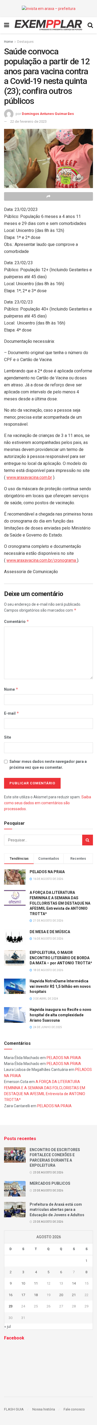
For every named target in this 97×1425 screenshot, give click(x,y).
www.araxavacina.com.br (29, 477)
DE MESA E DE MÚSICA (50, 932)
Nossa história (43, 1409)
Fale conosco (74, 1409)
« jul (7, 1326)
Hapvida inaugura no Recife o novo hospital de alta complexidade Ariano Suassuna (60, 1014)
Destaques (25, 42)
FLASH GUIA (14, 1409)
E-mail (11, 713)
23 (10, 1306)
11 (36, 1283)
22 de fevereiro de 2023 (28, 121)
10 (23, 1283)
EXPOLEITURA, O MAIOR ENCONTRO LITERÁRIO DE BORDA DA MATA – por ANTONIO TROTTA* (61, 957)
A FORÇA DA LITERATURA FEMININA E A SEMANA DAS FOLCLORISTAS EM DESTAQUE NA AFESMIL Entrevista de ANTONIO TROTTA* (60, 903)
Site (7, 737)
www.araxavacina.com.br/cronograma (41, 560)
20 (61, 1295)
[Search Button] (87, 840)
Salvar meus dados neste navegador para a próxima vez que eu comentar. (48, 764)
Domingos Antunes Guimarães (48, 114)
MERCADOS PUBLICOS (50, 1183)
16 (10, 1295)
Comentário (16, 621)
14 (74, 1283)
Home (8, 42)
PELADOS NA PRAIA (47, 872)
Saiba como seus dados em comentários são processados (47, 803)
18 (36, 1295)
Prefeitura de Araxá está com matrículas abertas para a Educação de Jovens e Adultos (57, 1209)
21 (74, 1295)
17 (23, 1295)
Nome (11, 689)
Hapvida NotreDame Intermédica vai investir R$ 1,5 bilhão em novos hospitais (60, 986)
